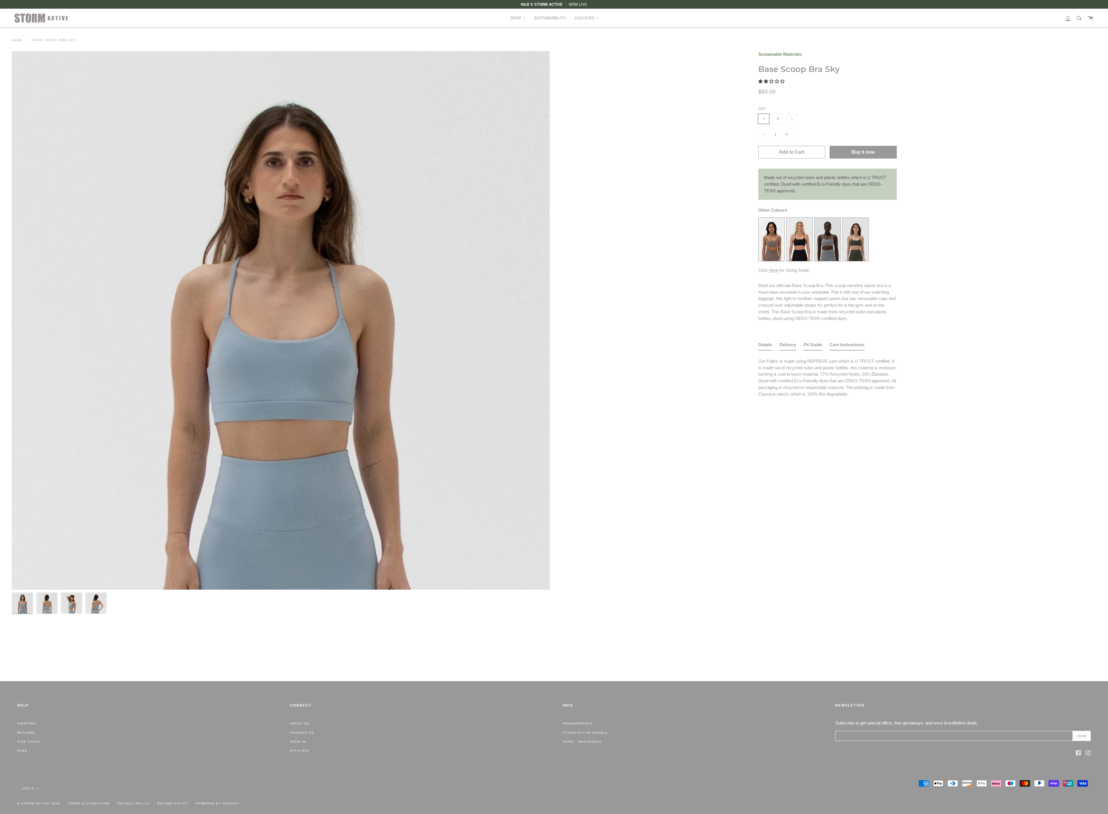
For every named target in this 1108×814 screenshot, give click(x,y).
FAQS (22, 750)
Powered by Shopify (218, 803)
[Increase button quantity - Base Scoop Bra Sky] (786, 134)
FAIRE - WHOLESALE (582, 741)
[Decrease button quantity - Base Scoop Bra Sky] (765, 134)
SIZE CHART (28, 741)
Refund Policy (172, 803)
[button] (772, 81)
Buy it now (863, 152)
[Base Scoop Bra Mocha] (772, 259)
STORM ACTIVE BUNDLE (585, 732)
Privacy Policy (133, 803)
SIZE (761, 108)
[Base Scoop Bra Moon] (828, 259)
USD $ (28, 788)
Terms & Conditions (89, 803)
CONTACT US (302, 732)
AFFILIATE (300, 750)
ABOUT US (300, 723)
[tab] (765, 346)
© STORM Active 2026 (39, 803)
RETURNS (26, 732)
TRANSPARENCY (578, 723)
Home (17, 40)
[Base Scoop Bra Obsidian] (800, 259)
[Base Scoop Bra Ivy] (856, 259)
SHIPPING (26, 723)
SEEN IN (298, 741)
